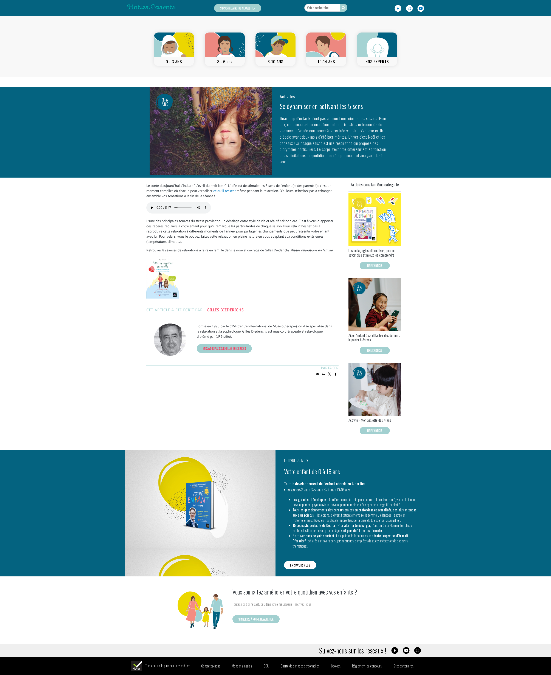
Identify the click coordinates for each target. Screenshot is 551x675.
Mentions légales (242, 666)
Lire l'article (374, 265)
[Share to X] (329, 374)
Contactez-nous (210, 666)
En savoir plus (300, 565)
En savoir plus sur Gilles (224, 348)
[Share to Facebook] (335, 374)
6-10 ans (275, 61)
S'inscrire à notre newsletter (237, 8)
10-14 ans (326, 61)
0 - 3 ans (174, 61)
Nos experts (377, 61)
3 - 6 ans (224, 61)
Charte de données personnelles (300, 666)
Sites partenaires (403, 666)
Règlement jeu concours (367, 666)
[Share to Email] (317, 374)
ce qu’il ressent (224, 190)
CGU (266, 666)
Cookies (336, 666)
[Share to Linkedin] (323, 374)
